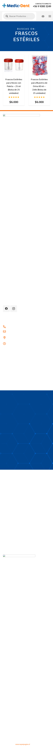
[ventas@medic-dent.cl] (5, 331)
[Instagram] (13, 308)
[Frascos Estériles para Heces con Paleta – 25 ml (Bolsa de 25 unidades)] (14, 56)
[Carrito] (43, 16)
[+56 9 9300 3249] (5, 326)
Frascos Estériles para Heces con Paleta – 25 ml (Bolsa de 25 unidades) (13, 86)
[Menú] (50, 16)
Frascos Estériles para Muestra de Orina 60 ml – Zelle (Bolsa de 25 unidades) (39, 86)
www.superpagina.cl (22, 744)
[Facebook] (6, 308)
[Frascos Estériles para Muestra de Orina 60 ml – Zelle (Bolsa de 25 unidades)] (39, 56)
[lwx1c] (16, 5)
